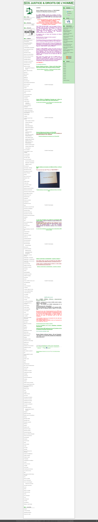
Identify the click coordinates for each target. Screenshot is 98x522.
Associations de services (28, 62)
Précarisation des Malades (28, 397)
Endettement (26, 198)
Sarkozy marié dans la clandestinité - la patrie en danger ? (48, 258)
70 (45, 351)
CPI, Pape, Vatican (27, 157)
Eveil (24, 220)
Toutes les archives (66, 80)
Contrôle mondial (26, 114)
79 (54, 351)
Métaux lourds (26, 332)
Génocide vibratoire (27, 243)
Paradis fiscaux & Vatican (28, 372)
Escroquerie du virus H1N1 (28, 213)
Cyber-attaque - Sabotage (28, 167)
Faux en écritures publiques (28, 222)
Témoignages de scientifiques (28, 460)
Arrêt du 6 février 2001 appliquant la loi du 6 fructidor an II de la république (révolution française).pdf (49, 329)
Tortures (25, 462)
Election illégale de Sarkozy (28, 193)
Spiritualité (25, 449)
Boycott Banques (26, 80)
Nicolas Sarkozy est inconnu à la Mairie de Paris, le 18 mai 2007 (49, 190)
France (25, 227)
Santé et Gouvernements (28, 435)
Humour (25, 270)
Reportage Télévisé (27, 418)
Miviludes (25, 337)
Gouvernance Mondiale (27, 248)
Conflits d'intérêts (26, 101)
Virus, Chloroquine (27, 495)
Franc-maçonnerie (27, 225)
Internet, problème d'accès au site (29, 280)
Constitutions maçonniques (28, 108)
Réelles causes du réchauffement (29, 415)
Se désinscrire (69, 13)
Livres (25, 312)
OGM (25, 360)
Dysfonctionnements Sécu (28, 189)
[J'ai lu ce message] (96, 520)
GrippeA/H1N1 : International (28, 257)
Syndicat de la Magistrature (28, 453)
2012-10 (64, 78)
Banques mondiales (27, 66)
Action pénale (26, 45)
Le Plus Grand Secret (27, 292)
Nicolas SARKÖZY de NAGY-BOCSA (42, 346)
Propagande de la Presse (28, 400)
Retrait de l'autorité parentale (29, 144)
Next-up (25, 349)
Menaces (25, 328)
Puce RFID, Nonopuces (27, 407)
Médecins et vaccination (27, 323)
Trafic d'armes (26, 467)
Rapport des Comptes (27, 413)
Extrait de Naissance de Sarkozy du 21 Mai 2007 (49, 136)
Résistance (25, 423)
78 (53, 351)
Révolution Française (27, 428)
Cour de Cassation (27, 149)
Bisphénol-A (26, 77)
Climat (25, 92)
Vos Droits (25, 500)
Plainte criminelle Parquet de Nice (29, 384)
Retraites (25, 425)
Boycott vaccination (27, 84)
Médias (25, 325)
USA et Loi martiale (27, 478)
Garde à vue (26, 236)
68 (43, 351)
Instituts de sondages (27, 275)
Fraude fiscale (26, 233)
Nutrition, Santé (26, 358)
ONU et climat (26, 367)
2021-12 (64, 63)
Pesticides (25, 379)
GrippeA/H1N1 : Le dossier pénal (29, 259)
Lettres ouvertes (26, 307)
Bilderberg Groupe (28, 250)
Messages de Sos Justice (28, 330)
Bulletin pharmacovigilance (29, 127)
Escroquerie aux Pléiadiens (28, 208)
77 (52, 351)
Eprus (25, 205)
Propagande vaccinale (27, 402)
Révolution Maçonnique (27, 432)
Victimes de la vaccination (29, 483)
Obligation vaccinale (28, 164)
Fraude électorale (26, 231)
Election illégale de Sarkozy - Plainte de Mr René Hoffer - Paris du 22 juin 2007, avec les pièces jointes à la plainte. (49, 67)
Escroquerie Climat (27, 210)
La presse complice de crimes (28, 289)
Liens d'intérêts (26, 310)
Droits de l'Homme (27, 186)
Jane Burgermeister (27, 282)
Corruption (25, 116)
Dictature (25, 174)
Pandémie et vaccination (28, 370)
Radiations (25, 411)
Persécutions (26, 375)
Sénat (25, 442)
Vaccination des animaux (28, 485)
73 (48, 351)
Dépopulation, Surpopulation (29, 162)
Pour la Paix (26, 395)
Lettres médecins (26, 305)
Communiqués (26, 99)
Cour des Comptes (27, 154)
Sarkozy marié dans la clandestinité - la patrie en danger (49, 266)
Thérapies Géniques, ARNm (29, 146)
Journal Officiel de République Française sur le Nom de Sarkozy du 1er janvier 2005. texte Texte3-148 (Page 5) (49, 100)
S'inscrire (69, 11)
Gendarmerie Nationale (27, 238)
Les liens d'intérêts (27, 297)
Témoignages (26, 458)
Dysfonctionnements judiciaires (28, 188)
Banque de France (27, 64)
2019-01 (64, 73)
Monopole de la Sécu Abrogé (28, 340)
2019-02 (64, 71)
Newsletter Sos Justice (27, 347)
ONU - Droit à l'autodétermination (29, 365)
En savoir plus (70, 520)
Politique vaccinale (27, 393)
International (26, 277)
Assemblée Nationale (27, 59)
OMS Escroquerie (26, 363)
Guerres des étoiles (27, 263)
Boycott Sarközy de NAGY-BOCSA (29, 82)
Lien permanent (50, 346)
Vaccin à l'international (27, 480)
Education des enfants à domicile (29, 191)
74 (49, 351)
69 (44, 351)
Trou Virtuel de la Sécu (27, 470)
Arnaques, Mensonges (28, 122)
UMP (24, 472)
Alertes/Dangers (44, 345)
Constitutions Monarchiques (28, 110)
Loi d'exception (26, 314)
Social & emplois (26, 444)
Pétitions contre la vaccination (28, 382)
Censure (25, 87)
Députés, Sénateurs (27, 172)
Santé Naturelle (26, 437)
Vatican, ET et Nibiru (27, 490)
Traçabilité (25, 465)
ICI (48, 331)
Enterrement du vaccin (27, 203)
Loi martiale (26, 315)
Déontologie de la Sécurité (28, 171)
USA (24, 476)
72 (47, 351)
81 (56, 351)
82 (57, 351)
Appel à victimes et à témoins (29, 120)
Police (25, 390)
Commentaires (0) (56, 346)
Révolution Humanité (27, 430)
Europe (25, 218)
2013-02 (64, 75)
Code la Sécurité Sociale (28, 94)
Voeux (25, 497)
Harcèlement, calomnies (27, 267)
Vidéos (25, 493)
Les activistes (26, 294)
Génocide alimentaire (27, 240)
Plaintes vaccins (26, 388)
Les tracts (25, 299)
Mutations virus (26, 342)
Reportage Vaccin (26, 420)
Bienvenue (25, 72)
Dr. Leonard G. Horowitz (27, 184)
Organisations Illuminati (27, 512)
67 (42, 351)
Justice (25, 284)
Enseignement (26, 201)
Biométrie (25, 75)
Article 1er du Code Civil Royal (28, 54)
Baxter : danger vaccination (28, 70)
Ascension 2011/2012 (27, 57)
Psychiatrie (25, 405)
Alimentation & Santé (27, 52)
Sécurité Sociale (26, 440)
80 (55, 351)
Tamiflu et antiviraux (27, 455)
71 (46, 351)
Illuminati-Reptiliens (27, 272)
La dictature (26, 287)
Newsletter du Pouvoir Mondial (28, 345)
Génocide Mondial (28, 245)
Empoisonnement (26, 196)
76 (51, 351)
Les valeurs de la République (28, 301)
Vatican (25, 488)
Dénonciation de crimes (27, 169)
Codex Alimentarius (27, 96)
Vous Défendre (26, 502)
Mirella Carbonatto (27, 335)
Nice (24, 352)
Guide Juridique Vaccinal (29, 137)
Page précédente (39, 351)
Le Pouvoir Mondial (27, 510)
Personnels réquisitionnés (28, 377)
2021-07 (64, 68)
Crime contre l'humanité (27, 159)
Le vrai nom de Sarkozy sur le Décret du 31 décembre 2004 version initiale (49, 103)
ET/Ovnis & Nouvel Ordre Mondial (29, 215)
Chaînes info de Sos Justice (28, 89)
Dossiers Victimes (26, 181)
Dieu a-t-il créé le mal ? (27, 176)
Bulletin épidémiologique (29, 125)
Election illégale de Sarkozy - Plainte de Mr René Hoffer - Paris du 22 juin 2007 (49, 70)
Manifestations (26, 320)
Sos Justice (26, 447)
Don (24, 179)
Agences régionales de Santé (28, 49)
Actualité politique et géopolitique (29, 47)
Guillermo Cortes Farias (27, 265)
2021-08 (64, 66)
